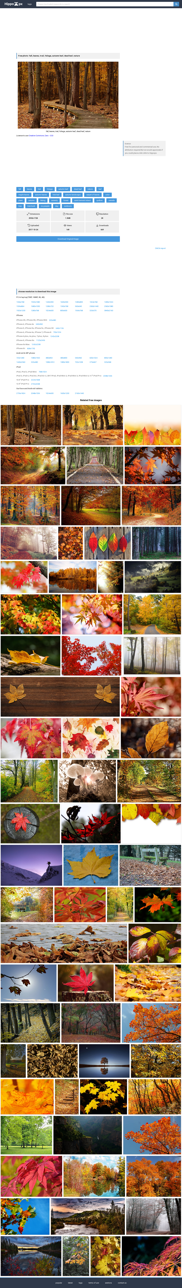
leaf (100, 189)
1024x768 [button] (93, 302)
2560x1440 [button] (94, 306)
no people (45, 206)
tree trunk (31, 206)
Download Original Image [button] (68, 239)
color (107, 195)
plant (20, 200)
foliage (50, 189)
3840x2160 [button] (108, 310)
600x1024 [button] (93, 358)
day (56, 206)
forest (65, 200)
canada (111, 200)
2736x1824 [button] (20, 393)
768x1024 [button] (42, 372)
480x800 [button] (63, 358)
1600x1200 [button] (64, 393)
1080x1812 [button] (50, 362)
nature (90, 189)
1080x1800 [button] (64, 362)
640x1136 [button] (60, 328)
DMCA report (160, 248)
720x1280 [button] (20, 358)
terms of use (94, 1283)
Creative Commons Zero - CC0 (41, 136)
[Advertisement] (91, 30)
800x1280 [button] (108, 358)
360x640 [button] (78, 306)
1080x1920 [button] (35, 358)
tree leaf (56, 195)
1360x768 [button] (64, 306)
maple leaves (23, 195)
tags (29, 4)
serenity (54, 200)
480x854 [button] (49, 358)
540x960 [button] (78, 358)
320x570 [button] (93, 310)
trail (39, 189)
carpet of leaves (93, 195)
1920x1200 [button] (20, 310)
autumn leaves (41, 195)
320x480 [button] (52, 320)
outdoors (68, 206)
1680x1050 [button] (35, 306)
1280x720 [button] (49, 306)
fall (19, 189)
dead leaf (78, 189)
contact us (122, 1283)
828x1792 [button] (31, 348)
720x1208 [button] (79, 362)
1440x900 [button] (49, 302)
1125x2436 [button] (40, 340)
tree (20, 206)
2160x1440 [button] (79, 393)
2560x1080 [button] (108, 306)
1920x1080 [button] (35, 302)
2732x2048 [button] (35, 384)
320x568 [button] (107, 362)
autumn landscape (72, 195)
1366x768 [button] (20, 302)
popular (59, 1283)
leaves (29, 189)
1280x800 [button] (79, 302)
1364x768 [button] (79, 310)
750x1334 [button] (57, 332)
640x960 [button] (39, 324)
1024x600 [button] (49, 310)
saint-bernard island (82, 200)
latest (70, 1283)
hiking (42, 200)
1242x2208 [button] (54, 336)
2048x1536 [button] (107, 376)
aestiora (108, 1283)
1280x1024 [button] (108, 302)
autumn (31, 200)
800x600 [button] (63, 310)
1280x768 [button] (35, 310)
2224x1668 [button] (35, 380)
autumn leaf (63, 189)
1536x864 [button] (20, 306)
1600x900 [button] (64, 302)
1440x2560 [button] (20, 362)
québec (99, 200)
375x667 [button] (93, 362)
